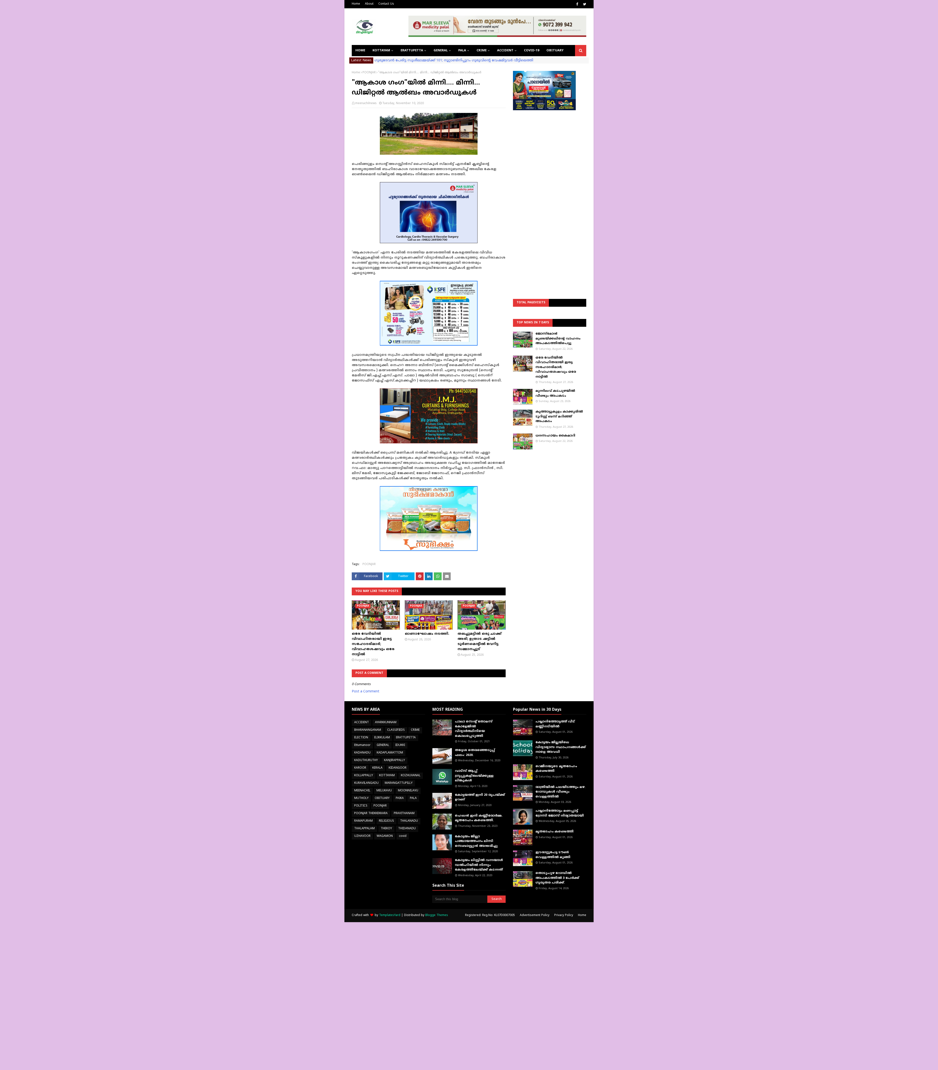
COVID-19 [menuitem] (531, 51)
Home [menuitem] (360, 51)
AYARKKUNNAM (385, 722)
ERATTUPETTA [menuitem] (412, 51)
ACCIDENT (361, 722)
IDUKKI (400, 745)
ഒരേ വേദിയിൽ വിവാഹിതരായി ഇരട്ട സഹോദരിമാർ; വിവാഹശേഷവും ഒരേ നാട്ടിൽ (373, 644)
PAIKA (400, 798)
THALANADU (409, 821)
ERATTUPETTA (406, 738)
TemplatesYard (389, 915)
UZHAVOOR (362, 836)
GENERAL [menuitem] (441, 51)
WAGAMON (385, 836)
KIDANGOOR (397, 768)
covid (402, 836)
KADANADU (362, 753)
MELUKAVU (384, 791)
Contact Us (386, 4)
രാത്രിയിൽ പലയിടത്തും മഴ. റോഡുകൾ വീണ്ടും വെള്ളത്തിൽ (560, 792)
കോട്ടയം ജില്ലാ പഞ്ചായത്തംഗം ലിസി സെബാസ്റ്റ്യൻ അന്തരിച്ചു (476, 841)
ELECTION (361, 738)
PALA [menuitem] (462, 51)
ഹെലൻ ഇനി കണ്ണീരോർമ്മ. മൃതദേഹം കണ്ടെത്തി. (479, 818)
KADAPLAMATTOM (390, 753)
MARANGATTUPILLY (399, 783)
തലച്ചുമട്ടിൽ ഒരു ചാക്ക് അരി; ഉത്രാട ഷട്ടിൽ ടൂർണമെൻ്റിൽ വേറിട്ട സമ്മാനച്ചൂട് (479, 641)
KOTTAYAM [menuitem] (381, 51)
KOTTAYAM (387, 775)
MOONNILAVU (408, 791)
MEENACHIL (362, 791)
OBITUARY (382, 798)
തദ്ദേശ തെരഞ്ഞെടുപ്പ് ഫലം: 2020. (475, 752)
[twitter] (584, 4)
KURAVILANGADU (366, 783)
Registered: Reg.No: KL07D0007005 (490, 915)
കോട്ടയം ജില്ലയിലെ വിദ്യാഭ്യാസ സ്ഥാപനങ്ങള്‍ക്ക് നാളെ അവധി (560, 747)
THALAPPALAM (364, 828)
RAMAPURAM (363, 821)
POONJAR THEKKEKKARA (371, 813)
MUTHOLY (361, 798)
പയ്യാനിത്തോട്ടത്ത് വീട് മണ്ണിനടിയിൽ (555, 724)
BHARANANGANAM (367, 730)
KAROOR (360, 768)
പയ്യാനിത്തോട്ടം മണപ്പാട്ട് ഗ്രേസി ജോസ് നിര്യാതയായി (559, 813)
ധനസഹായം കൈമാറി (555, 436)
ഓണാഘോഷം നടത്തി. (427, 634)
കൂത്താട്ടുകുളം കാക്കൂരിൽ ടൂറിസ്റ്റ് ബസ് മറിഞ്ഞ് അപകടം (559, 416)
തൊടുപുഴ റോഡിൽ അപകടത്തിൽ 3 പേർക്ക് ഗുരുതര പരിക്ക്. (557, 878)
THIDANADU (407, 828)
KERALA (377, 768)
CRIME (415, 730)
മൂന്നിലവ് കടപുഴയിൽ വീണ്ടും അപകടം (555, 393)
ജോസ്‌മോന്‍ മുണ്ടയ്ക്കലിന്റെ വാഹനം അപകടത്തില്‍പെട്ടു (557, 338)
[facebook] (577, 4)
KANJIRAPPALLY (394, 760)
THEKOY (386, 828)
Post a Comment (365, 691)
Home (356, 4)
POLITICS (360, 806)
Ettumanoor (362, 745)
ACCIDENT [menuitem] (505, 51)
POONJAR (369, 73)
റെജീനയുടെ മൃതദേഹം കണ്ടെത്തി (556, 768)
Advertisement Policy (534, 915)
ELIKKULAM (382, 738)
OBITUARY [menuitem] (555, 51)
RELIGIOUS (386, 821)
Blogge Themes (436, 915)
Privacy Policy (563, 915)
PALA (413, 798)
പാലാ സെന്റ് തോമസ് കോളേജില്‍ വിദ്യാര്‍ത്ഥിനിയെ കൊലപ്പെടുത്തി (473, 729)
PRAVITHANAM (404, 813)
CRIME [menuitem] (482, 51)
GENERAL (383, 745)
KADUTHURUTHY (366, 760)
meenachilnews (366, 103)
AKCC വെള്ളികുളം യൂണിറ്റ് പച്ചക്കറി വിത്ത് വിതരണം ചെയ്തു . (428, 60)
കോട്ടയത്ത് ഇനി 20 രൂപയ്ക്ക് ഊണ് (480, 797)
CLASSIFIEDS (396, 730)
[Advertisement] (549, 192)
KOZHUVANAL (410, 775)
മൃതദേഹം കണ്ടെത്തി (554, 832)
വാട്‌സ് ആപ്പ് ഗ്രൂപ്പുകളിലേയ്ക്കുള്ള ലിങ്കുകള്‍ (474, 776)
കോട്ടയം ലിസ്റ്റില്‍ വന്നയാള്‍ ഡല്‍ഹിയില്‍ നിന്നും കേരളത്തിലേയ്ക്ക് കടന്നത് (479, 865)
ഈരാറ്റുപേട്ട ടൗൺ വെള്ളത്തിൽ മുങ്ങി (552, 855)
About (369, 4)
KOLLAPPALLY (363, 775)
